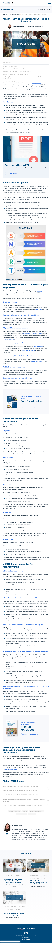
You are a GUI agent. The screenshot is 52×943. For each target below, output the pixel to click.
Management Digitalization (37, 878)
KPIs (7, 875)
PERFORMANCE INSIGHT (8, 9)
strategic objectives (8, 339)
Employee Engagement (14, 908)
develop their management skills (32, 333)
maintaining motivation (28, 350)
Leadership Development (14, 14)
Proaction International (12, 884)
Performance (17, 876)
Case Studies (21, 873)
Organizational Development (36, 811)
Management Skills (35, 875)
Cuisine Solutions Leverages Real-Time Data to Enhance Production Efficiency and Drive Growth (14, 881)
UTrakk (10, 876)
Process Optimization (16, 875)
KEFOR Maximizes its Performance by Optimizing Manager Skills (14, 914)
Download (13, 173)
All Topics (40, 9)
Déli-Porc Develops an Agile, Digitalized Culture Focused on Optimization (38, 882)
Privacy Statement (26, 939)
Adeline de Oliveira (36, 886)
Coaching (25, 811)
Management (10, 909)
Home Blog (5, 14)
